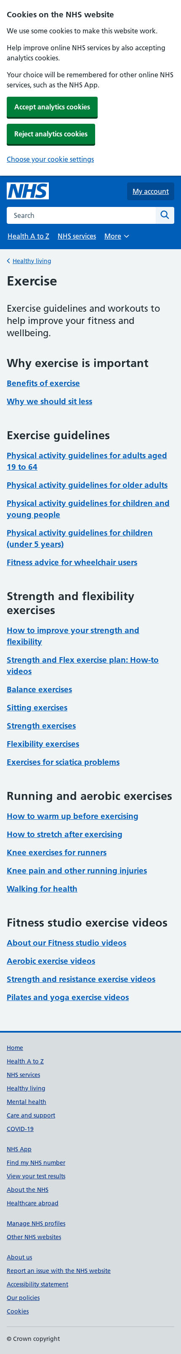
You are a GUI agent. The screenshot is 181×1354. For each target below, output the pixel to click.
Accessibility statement (37, 1284)
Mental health (26, 1102)
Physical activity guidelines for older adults (87, 485)
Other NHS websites (34, 1237)
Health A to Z (28, 236)
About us (19, 1257)
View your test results (36, 1176)
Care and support (31, 1115)
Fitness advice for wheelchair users (72, 562)
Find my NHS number (36, 1162)
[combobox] (81, 215)
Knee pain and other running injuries (77, 870)
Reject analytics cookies (51, 134)
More (116, 239)
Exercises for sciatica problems (63, 762)
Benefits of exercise (43, 383)
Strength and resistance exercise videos (81, 979)
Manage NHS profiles (36, 1223)
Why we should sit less (49, 401)
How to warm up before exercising (72, 816)
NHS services (77, 236)
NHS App (19, 1149)
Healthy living (32, 261)
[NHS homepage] (28, 191)
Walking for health (42, 889)
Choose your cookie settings (50, 159)
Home (15, 1048)
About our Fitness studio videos (66, 943)
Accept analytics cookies (52, 107)
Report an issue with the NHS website (59, 1271)
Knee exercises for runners (56, 852)
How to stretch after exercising (64, 834)
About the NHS (27, 1190)
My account (151, 191)
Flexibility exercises (43, 744)
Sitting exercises (37, 707)
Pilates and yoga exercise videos (68, 997)
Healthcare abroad (33, 1203)
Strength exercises (41, 726)
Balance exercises (39, 689)
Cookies (18, 1311)
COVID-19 (20, 1129)
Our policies (23, 1298)
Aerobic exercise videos (51, 961)
